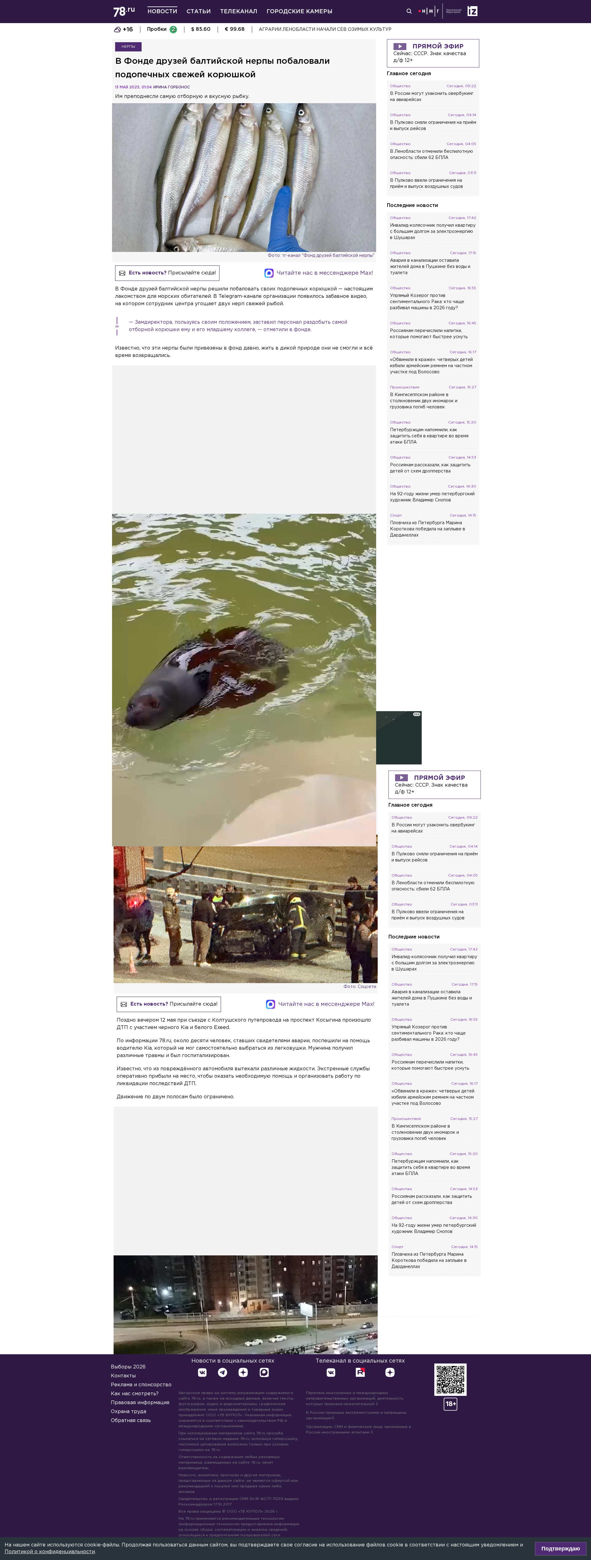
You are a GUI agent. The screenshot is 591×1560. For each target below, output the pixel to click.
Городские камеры (299, 11)
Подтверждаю (560, 1549)
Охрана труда (128, 1411)
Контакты (123, 1376)
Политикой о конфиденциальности (50, 1552)
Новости (162, 11)
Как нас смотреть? (135, 1394)
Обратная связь (131, 1420)
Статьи (199, 11)
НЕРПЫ (128, 46)
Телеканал (238, 11)
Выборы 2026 (128, 1367)
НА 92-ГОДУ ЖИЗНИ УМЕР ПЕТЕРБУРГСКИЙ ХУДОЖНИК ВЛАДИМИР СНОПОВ (350, 29)
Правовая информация (140, 1402)
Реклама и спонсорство (141, 1385)
